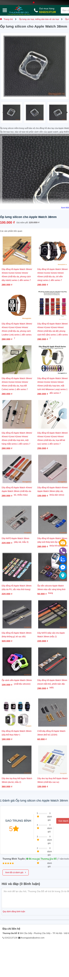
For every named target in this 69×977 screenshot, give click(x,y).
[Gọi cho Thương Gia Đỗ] (62, 551)
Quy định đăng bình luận (14, 911)
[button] (66, 112)
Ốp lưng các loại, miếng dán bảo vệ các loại (39, 19)
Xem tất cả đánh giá (15, 872)
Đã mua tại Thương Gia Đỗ (42, 859)
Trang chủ (8, 19)
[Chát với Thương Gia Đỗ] (62, 567)
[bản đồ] (62, 575)
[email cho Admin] (62, 543)
